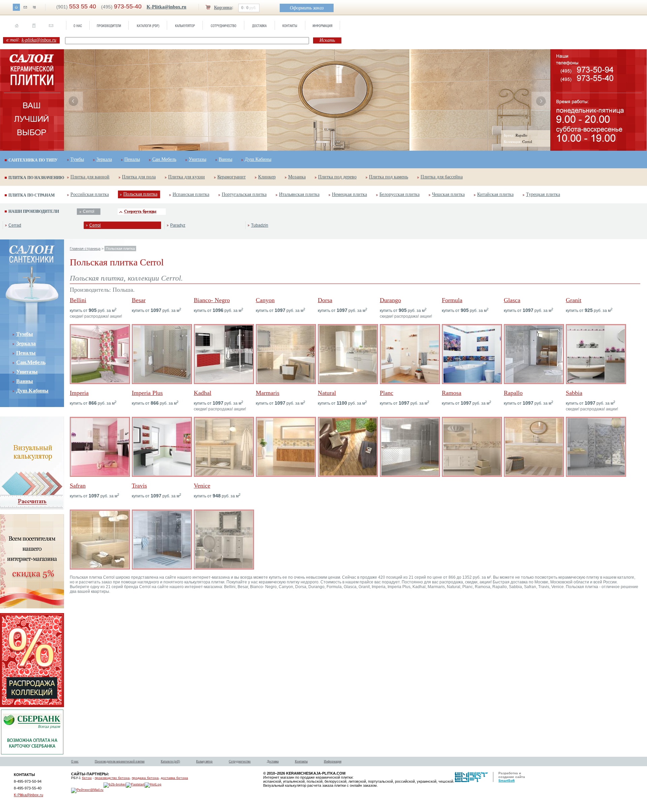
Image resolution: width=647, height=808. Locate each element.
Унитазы (197, 159)
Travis (139, 485)
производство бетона (112, 778)
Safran (78, 485)
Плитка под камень (388, 176)
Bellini (78, 300)
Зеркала (104, 159)
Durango (390, 300)
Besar (139, 300)
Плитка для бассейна (442, 176)
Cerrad (14, 225)
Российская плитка (89, 194)
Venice (202, 485)
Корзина (223, 7)
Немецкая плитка (349, 194)
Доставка (273, 761)
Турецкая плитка (543, 194)
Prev (73, 101)
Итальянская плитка (299, 194)
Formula (452, 300)
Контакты (301, 761)
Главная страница (85, 249)
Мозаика (297, 176)
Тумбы (77, 159)
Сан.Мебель (164, 159)
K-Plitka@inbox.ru (166, 6)
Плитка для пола (139, 176)
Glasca (512, 300)
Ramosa (451, 392)
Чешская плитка (448, 194)
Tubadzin (259, 225)
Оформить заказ (307, 7)
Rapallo (513, 392)
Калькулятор (204, 761)
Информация (332, 761)
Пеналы (132, 159)
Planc (386, 392)
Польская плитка (140, 194)
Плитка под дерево (337, 176)
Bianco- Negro (212, 300)
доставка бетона (174, 778)
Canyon (265, 300)
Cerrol (95, 225)
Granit (573, 300)
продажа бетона (145, 778)
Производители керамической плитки (120, 761)
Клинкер (267, 176)
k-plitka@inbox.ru (39, 39)
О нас (75, 761)
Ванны (225, 159)
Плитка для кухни (186, 176)
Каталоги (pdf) (170, 761)
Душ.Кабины (258, 159)
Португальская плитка (244, 194)
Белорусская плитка (399, 194)
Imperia (79, 392)
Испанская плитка (191, 194)
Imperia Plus (147, 392)
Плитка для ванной (90, 176)
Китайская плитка (495, 194)
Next (540, 101)
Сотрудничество (240, 761)
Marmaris (267, 392)
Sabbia (574, 392)
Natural (327, 392)
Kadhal (202, 392)
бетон (87, 778)
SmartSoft (506, 780)
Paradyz (177, 225)
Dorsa (325, 300)
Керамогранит (231, 176)
